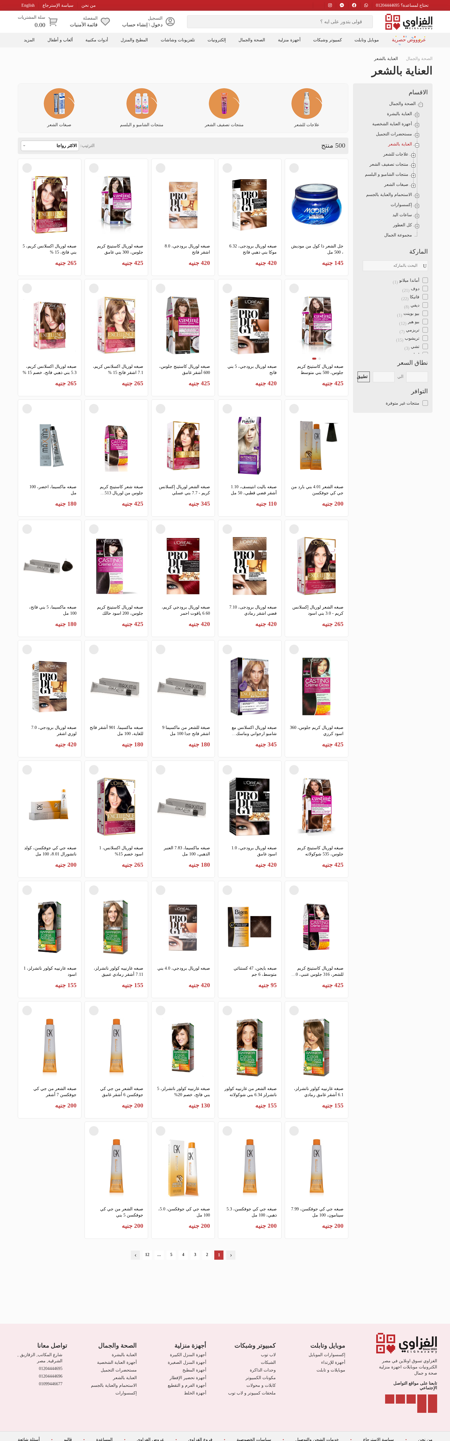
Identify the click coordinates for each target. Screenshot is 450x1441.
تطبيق (363, 376)
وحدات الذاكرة (263, 1370)
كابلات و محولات (261, 1385)
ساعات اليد (402, 215)
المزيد (29, 40)
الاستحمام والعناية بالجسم (389, 194)
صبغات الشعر (396, 184)
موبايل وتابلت (366, 40)
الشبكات (268, 1362)
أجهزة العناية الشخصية (392, 124)
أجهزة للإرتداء (333, 1362)
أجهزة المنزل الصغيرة (187, 1362)
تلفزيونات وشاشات (178, 40)
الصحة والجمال (251, 40)
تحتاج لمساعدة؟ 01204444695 (402, 5)
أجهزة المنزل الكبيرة (188, 1354)
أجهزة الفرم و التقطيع (187, 1385)
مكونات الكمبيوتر (261, 1377)
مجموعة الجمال (398, 235)
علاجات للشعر (395, 154)
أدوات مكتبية (96, 40)
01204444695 (50, 1368)
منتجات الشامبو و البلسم (386, 174)
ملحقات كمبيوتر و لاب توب (252, 1393)
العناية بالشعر (400, 144)
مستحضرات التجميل (394, 134)
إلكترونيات (217, 40)
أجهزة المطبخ (194, 1370)
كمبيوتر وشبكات (327, 40)
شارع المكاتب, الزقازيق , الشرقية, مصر (39, 1357)
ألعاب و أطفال (60, 40)
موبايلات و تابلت (331, 1370)
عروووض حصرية (409, 39)
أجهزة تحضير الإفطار (188, 1377)
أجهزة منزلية (289, 40)
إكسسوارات (401, 204)
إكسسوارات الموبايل (327, 1354)
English (28, 5)
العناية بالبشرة (399, 113)
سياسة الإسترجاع (58, 5)
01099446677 (50, 1384)
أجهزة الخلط (195, 1393)
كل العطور (402, 225)
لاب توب (268, 1354)
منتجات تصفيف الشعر (388, 164)
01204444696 (50, 1376)
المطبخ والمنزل (134, 40)
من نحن (88, 5)
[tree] (393, 172)
